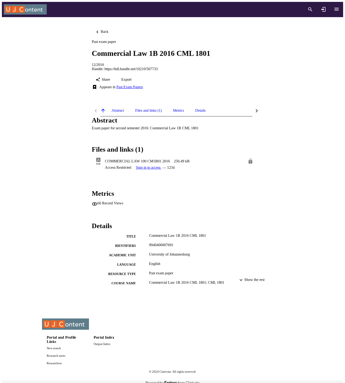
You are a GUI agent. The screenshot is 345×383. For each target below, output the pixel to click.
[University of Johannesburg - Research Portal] (25, 9)
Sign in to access (148, 167)
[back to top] (103, 110)
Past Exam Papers (129, 87)
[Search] (310, 9)
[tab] (118, 110)
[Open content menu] (336, 9)
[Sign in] (323, 9)
